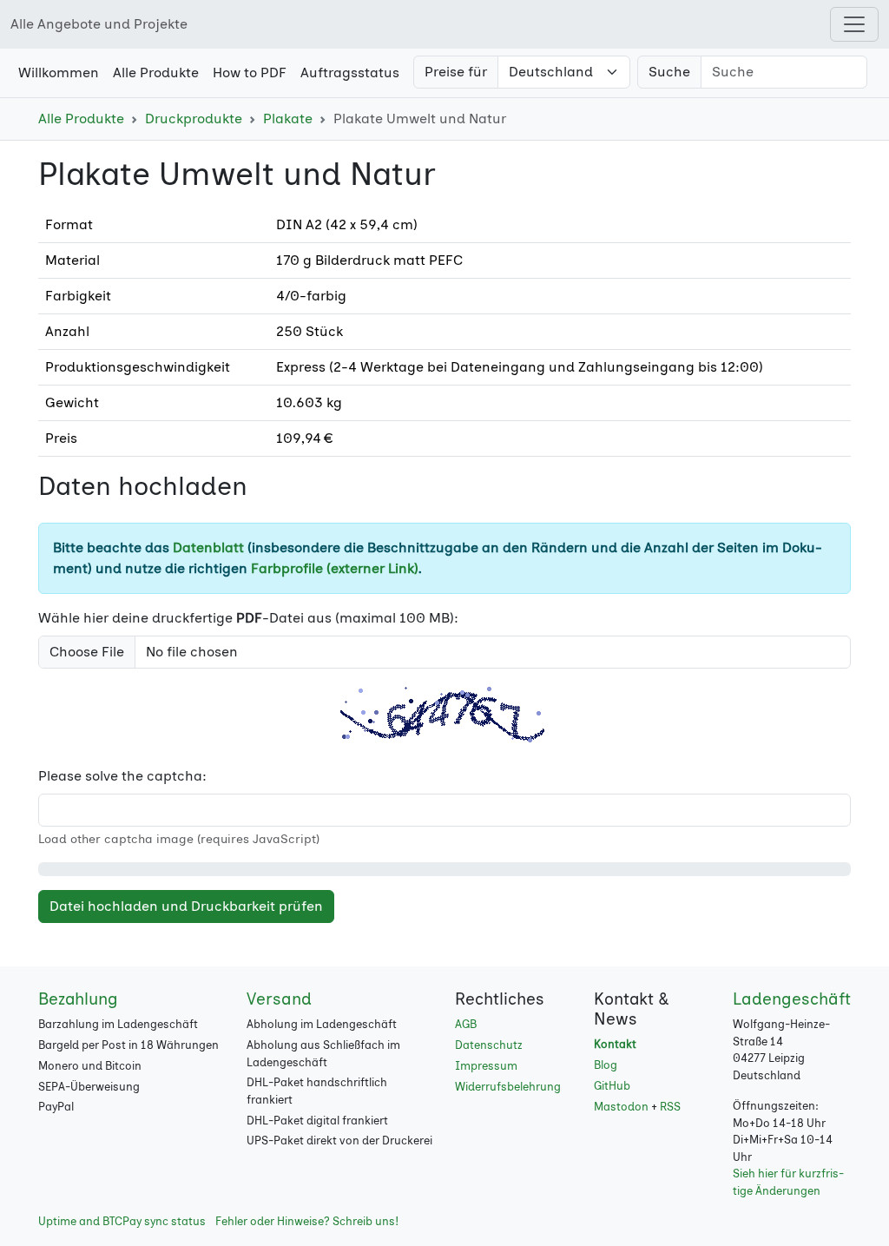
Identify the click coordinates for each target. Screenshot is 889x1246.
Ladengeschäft (792, 999)
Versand (279, 999)
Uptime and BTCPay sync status (122, 1221)
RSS (670, 1106)
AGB (466, 1024)
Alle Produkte (81, 118)
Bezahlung (78, 999)
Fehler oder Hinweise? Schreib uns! (306, 1221)
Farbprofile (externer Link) (334, 568)
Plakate (288, 118)
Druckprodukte (193, 118)
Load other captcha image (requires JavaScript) (178, 839)
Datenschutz (489, 1045)
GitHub (612, 1085)
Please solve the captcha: (122, 776)
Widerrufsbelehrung (508, 1086)
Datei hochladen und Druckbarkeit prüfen (186, 906)
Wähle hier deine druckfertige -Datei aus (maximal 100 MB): (248, 618)
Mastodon (621, 1106)
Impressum (486, 1065)
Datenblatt (208, 547)
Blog (605, 1064)
